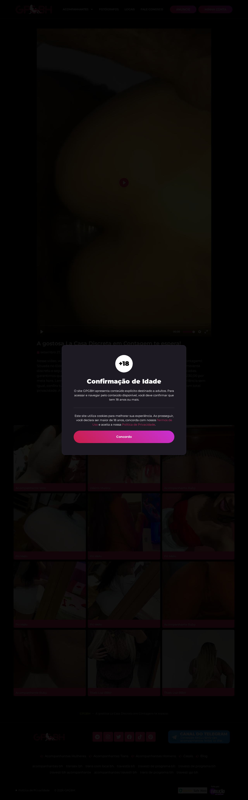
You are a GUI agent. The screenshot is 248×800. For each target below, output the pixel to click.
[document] (124, 400)
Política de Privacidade (138, 424)
